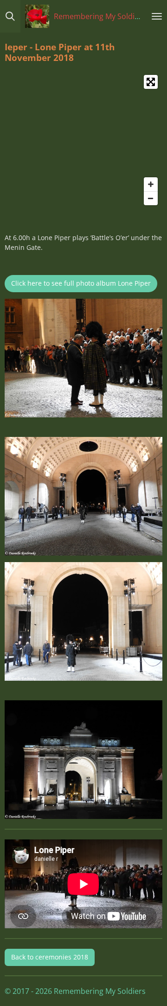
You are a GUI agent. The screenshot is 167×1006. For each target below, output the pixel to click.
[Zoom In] (151, 184)
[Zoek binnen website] (10, 16)
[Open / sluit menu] (157, 16)
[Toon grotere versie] (83, 358)
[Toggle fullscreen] (151, 82)
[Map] (83, 140)
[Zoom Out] (151, 198)
